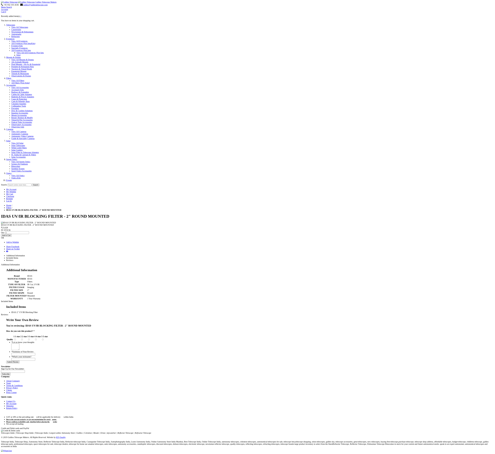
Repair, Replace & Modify (22, 118)
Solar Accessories (18, 157)
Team (8, 383)
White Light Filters (19, 148)
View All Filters (17, 80)
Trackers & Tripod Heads (21, 69)
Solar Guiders (17, 150)
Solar (8, 141)
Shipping (10, 406)
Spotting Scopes (17, 169)
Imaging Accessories (19, 113)
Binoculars (15, 166)
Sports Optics (11, 159)
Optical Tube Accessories (21, 122)
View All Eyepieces (19, 41)
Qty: (3, 232)
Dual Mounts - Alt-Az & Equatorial (25, 64)
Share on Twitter (13, 249)
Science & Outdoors (19, 164)
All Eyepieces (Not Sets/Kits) (23, 43)
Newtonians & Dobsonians (22, 32)
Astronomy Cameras (19, 134)
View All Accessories (20, 87)
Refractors (15, 36)
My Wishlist (11, 192)
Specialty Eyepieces (19, 48)
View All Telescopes (19, 27)
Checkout (10, 196)
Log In (9, 201)
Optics (8, 173)
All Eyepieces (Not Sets (21, 50)
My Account (11, 189)
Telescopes (10, 25)
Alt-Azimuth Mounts (19, 62)
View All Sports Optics (20, 162)
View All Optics (17, 176)
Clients (9, 390)
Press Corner (11, 392)
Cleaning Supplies (18, 104)
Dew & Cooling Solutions (22, 111)
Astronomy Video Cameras (22, 136)
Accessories (11, 85)
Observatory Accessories (21, 125)
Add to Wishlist (12, 242)
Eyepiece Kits (17, 46)
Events (9, 180)
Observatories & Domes (21, 76)
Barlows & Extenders (20, 92)
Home (8, 205)
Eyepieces (10, 39)
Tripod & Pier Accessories (22, 120)
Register (9, 199)
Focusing (15, 108)
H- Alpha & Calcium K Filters (23, 155)
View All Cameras (18, 131)
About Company (13, 381)
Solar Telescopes (18, 145)
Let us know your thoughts (22, 342)
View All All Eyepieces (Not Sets (30, 53)
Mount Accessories (19, 115)
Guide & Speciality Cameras (23, 138)
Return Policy (11, 408)
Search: (4, 185)
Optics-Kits (16, 178)
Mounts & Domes (13, 57)
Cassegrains (16, 29)
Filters (8, 78)
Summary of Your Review (22, 352)
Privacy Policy (12, 388)
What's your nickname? (21, 357)
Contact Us (10, 401)
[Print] (7, 251)
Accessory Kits (17, 90)
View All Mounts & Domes (22, 60)
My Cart (9, 194)
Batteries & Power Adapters (22, 97)
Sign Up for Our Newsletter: (12, 369)
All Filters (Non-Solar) (20, 83)
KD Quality (61, 437)
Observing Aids (17, 127)
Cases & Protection (19, 99)
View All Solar (17, 143)
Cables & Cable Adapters (21, 94)
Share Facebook (12, 246)
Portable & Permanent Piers (22, 67)
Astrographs (16, 34)
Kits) (18, 55)
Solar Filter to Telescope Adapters (25, 152)
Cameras (9, 129)
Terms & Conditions (14, 385)
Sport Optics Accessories (21, 171)
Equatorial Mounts (18, 71)
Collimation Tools (18, 106)
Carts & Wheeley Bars (20, 101)
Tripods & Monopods (20, 74)
